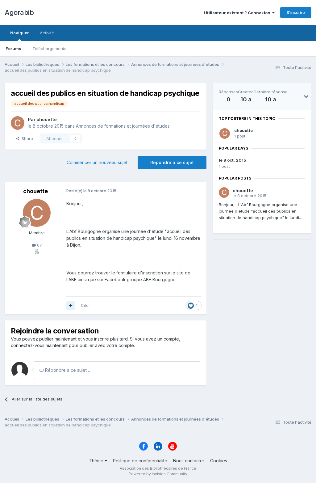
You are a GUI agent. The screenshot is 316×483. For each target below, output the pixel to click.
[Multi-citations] (70, 305)
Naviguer (19, 32)
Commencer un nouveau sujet (97, 162)
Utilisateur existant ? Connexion (238, 12)
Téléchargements (49, 48)
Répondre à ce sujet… (67, 370)
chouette (243, 130)
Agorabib (19, 12)
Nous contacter (188, 460)
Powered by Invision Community (158, 474)
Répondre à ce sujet (172, 162)
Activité (47, 32)
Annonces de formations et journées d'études (123, 126)
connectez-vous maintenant (39, 345)
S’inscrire (296, 12)
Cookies (218, 460)
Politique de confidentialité (140, 460)
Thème (97, 460)
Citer (85, 305)
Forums (13, 48)
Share (26, 138)
